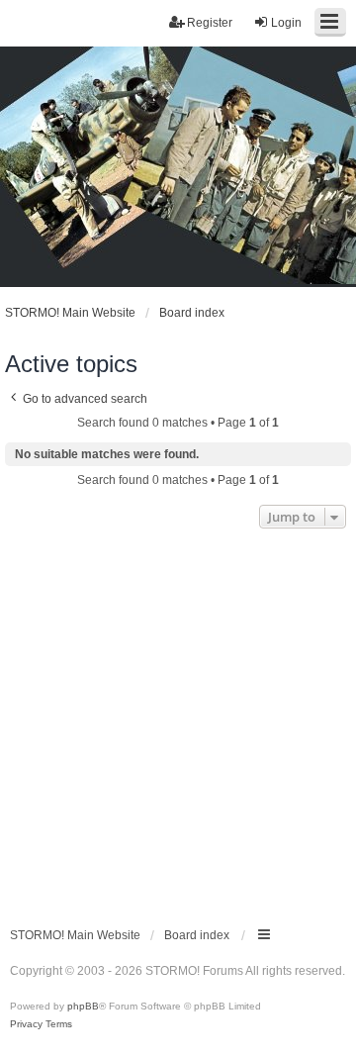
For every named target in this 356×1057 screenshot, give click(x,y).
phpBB (83, 1006)
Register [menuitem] (209, 23)
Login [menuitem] (286, 23)
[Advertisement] (178, 721)
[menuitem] (26, 1024)
